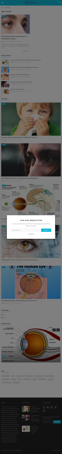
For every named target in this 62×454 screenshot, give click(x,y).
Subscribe (46, 230)
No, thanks (31, 234)
